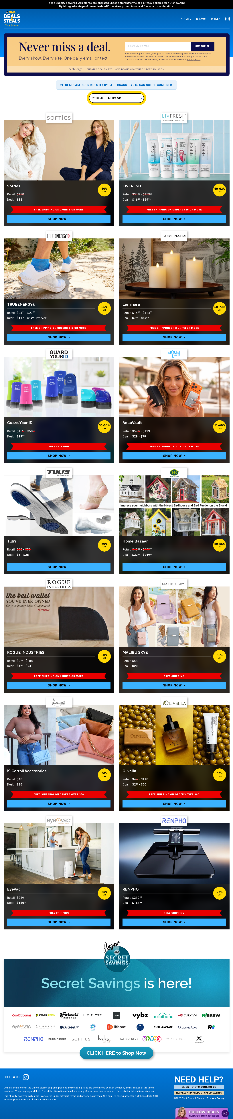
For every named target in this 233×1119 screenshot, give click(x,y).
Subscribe (202, 46)
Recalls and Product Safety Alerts (199, 1092)
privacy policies (153, 2)
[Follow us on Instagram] (227, 19)
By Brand (97, 98)
